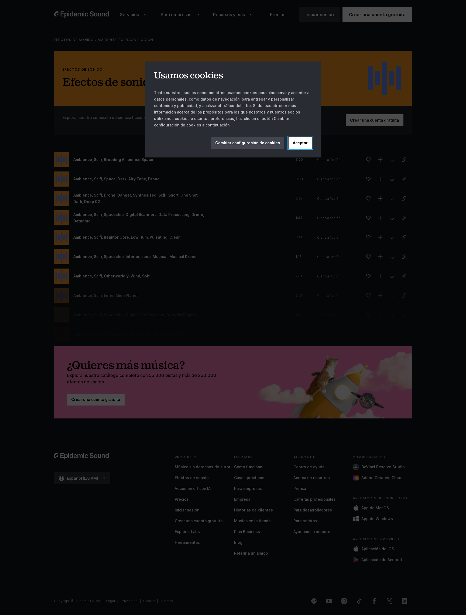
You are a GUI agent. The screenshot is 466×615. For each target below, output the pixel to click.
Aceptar (300, 142)
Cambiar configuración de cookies (247, 142)
